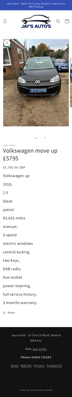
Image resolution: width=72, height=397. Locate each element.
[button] (5, 21)
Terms (14, 365)
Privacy (39, 365)
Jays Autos (30, 390)
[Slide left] (27, 138)
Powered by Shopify (44, 390)
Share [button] (11, 312)
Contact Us (54, 365)
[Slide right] (44, 138)
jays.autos (40, 349)
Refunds (26, 365)
